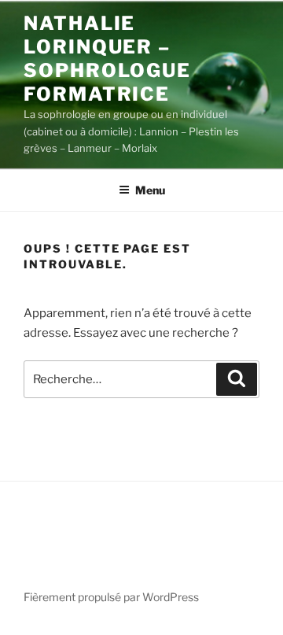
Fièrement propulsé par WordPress (111, 597)
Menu (150, 190)
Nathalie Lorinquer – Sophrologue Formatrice (107, 58)
